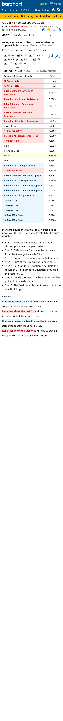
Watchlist (27, 9)
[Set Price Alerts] (48, 29)
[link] (59, 29)
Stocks (5, 9)
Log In (43, 3)
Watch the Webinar (41, 45)
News (38, 9)
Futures (16, 9)
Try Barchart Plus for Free (46, 16)
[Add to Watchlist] (54, 29)
